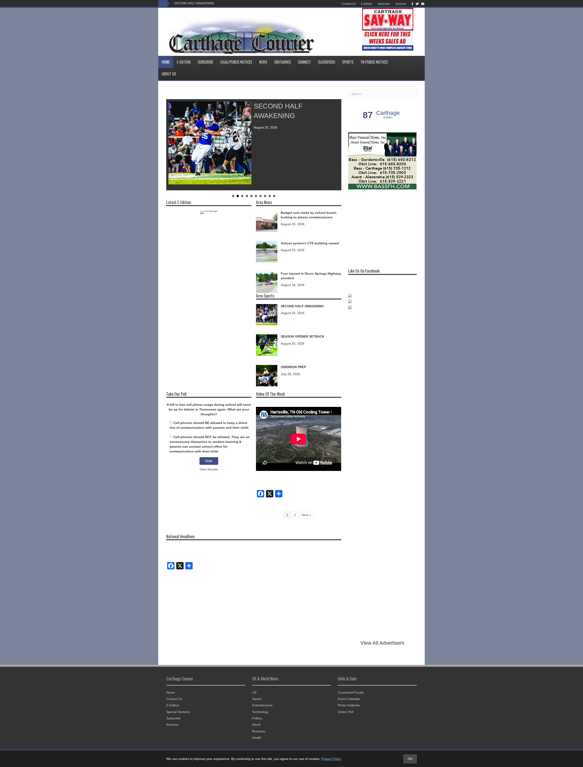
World (256, 724)
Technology (260, 712)
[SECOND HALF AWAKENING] (266, 314)
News (263, 62)
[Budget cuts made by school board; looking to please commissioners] (266, 221)
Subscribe (384, 3)
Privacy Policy (331, 759)
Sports (347, 62)
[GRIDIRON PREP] (266, 375)
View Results (209, 469)
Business (258, 731)
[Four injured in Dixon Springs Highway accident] (266, 282)
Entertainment (262, 705)
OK (410, 759)
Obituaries (282, 62)
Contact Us (349, 3)
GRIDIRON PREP (293, 367)
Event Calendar (349, 699)
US (254, 692)
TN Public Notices (374, 62)
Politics (257, 718)
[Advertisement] (382, 227)
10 (274, 196)
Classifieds (326, 62)
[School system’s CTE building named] (266, 251)
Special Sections (178, 712)
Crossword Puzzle (351, 692)
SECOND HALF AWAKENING (194, 3)
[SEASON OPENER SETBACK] (266, 345)
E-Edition (366, 3)
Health (256, 737)
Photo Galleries (349, 705)
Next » (306, 515)
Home (166, 62)
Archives (400, 3)
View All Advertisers (382, 643)
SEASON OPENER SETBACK (302, 336)
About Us (169, 74)
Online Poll (345, 712)
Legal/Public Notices (236, 62)
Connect (304, 62)
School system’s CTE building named (310, 243)
